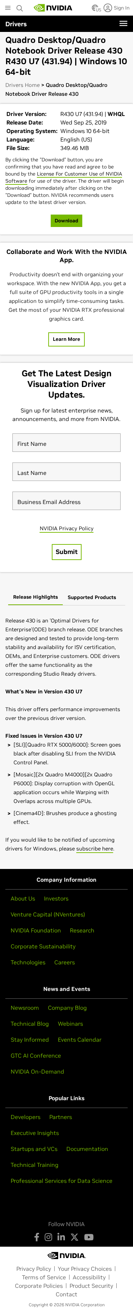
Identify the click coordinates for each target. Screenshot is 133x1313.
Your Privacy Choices (85, 1268)
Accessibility (89, 1277)
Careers (64, 962)
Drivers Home (22, 85)
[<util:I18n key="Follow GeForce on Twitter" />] (74, 1237)
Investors (56, 898)
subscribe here (94, 848)
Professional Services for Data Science (61, 1180)
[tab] (35, 597)
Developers (25, 1116)
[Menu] (123, 23)
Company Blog (67, 1007)
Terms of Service (44, 1277)
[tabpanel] (66, 734)
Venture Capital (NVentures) (48, 914)
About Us (23, 898)
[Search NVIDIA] (20, 6)
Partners (60, 1116)
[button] (95, 9)
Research (82, 930)
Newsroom (25, 1007)
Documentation (87, 1148)
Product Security (91, 1285)
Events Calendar (79, 1039)
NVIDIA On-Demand (37, 1071)
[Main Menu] (8, 8)
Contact (66, 1294)
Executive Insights (35, 1132)
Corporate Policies (39, 1285)
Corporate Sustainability (43, 946)
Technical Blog (30, 1023)
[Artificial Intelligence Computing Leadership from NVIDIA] (53, 8)
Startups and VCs (34, 1148)
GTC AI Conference (36, 1055)
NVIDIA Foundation (36, 930)
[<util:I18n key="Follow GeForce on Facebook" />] (36, 1237)
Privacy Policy (33, 1268)
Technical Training (35, 1164)
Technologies (28, 962)
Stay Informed (30, 1039)
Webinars (70, 1023)
